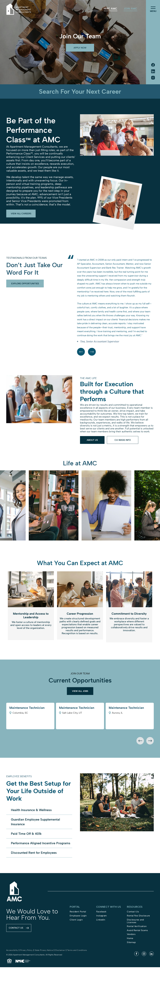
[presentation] (140, 780)
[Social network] (153, 65)
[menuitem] (110, 8)
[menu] (153, 8)
